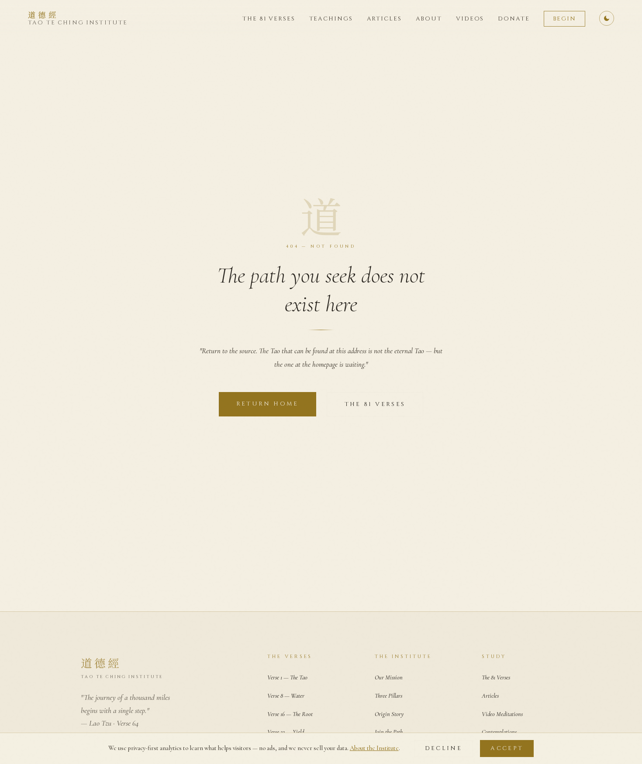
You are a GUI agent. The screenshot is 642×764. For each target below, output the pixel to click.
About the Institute (374, 748)
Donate (513, 19)
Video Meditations (502, 714)
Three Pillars (388, 695)
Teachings (331, 19)
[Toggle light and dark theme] (606, 18)
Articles (384, 19)
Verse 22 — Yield (285, 732)
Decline (444, 748)
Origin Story (389, 714)
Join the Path (389, 732)
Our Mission (389, 677)
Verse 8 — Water (285, 695)
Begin (564, 19)
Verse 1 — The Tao (287, 677)
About (429, 19)
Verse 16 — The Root (290, 714)
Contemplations (499, 732)
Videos (470, 19)
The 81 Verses (268, 19)
